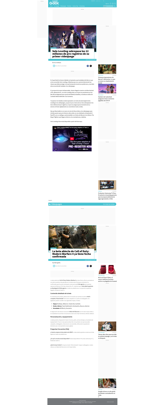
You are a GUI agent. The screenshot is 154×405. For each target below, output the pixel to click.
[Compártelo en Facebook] (88, 66)
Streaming (81, 6)
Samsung (100, 191)
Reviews (69, 6)
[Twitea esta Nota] (91, 66)
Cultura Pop (75, 6)
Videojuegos (63, 6)
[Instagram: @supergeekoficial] (113, 3)
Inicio (51, 6)
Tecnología (56, 6)
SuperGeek (84, 400)
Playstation (100, 75)
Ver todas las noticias (108, 204)
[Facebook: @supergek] (110, 3)
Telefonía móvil (101, 275)
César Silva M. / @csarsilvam (60, 65)
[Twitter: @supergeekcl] (115, 3)
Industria (100, 389)
